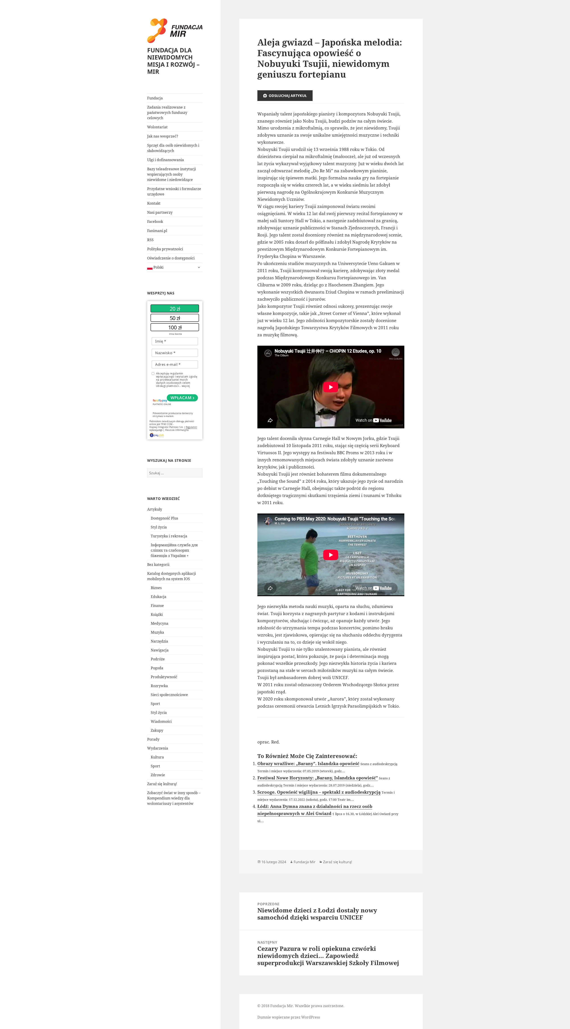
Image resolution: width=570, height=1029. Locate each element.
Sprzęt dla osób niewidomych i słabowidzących (173, 148)
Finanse (157, 605)
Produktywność (164, 676)
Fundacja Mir (305, 861)
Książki (157, 614)
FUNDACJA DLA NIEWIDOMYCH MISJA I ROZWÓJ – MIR (173, 61)
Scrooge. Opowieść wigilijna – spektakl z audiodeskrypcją (319, 792)
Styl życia (159, 527)
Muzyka (157, 632)
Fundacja (155, 98)
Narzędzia (159, 641)
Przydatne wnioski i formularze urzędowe (174, 191)
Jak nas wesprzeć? (162, 136)
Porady (153, 739)
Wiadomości (161, 721)
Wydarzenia (157, 748)
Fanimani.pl (157, 230)
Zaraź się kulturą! (162, 783)
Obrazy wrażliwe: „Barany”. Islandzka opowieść (308, 763)
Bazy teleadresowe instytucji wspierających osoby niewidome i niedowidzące (171, 174)
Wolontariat (157, 127)
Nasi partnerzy (160, 212)
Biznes (156, 587)
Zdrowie (158, 774)
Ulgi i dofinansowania (165, 159)
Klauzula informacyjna (177, 429)
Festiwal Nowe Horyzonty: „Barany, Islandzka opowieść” (317, 778)
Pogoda (157, 667)
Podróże (158, 659)
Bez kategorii (158, 564)
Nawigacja (160, 650)
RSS (150, 239)
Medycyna (159, 623)
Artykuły (154, 509)
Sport (155, 703)
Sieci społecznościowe (169, 694)
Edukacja (158, 596)
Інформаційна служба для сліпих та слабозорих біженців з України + (174, 550)
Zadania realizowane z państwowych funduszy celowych (167, 112)
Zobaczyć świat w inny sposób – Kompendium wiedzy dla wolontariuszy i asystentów (173, 798)
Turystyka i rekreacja (169, 536)
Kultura (157, 757)
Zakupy (157, 730)
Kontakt (154, 203)
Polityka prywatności (165, 248)
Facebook (155, 221)
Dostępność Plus (164, 518)
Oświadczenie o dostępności (171, 258)
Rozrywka (159, 685)
